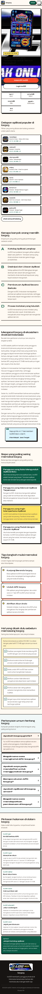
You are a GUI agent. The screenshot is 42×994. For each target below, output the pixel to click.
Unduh (33, 3)
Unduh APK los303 (21, 80)
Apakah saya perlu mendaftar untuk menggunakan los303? (18, 769)
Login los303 (21, 86)
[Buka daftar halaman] (39, 3)
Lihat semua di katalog (12, 219)
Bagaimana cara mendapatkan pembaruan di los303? (17, 801)
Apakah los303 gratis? (17, 736)
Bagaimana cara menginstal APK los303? (19, 757)
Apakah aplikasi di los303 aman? (19, 790)
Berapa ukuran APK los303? (16, 780)
